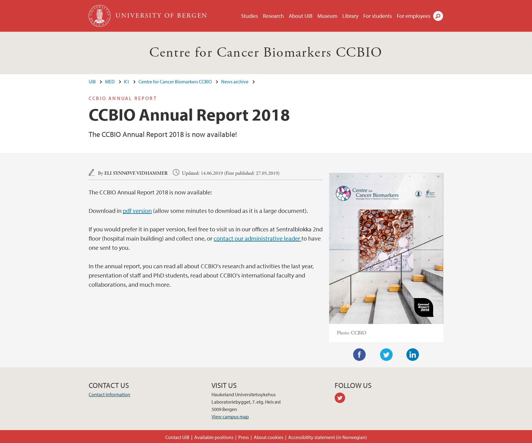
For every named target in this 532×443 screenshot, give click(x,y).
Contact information (109, 394)
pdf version (137, 210)
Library (350, 15)
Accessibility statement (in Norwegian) (327, 437)
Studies (249, 15)
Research (273, 15)
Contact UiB (177, 437)
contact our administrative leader (257, 238)
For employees (413, 15)
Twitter (386, 354)
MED (110, 81)
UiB (92, 81)
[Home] (100, 16)
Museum (327, 15)
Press (243, 437)
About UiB (300, 15)
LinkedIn (412, 354)
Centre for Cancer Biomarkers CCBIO (266, 53)
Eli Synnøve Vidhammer (136, 173)
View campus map (230, 416)
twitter (342, 399)
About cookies (268, 437)
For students (377, 15)
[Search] (438, 16)
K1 (126, 81)
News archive (234, 81)
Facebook (359, 354)
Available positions (213, 437)
